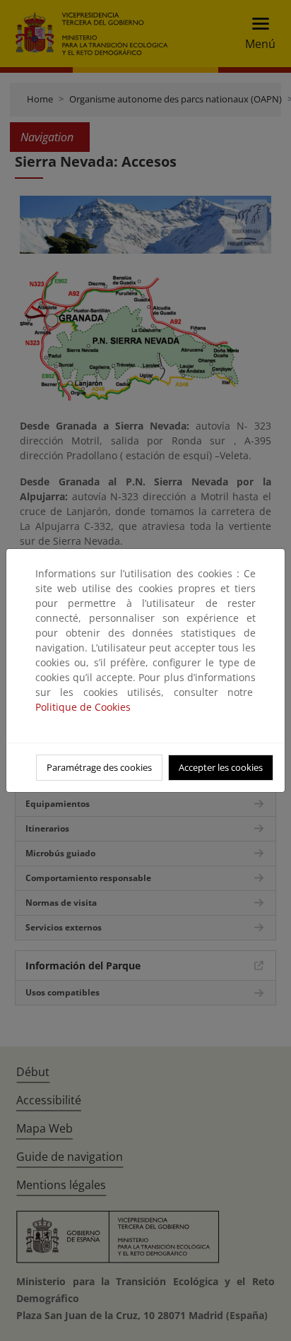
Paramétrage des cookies (99, 767)
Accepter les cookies (221, 767)
